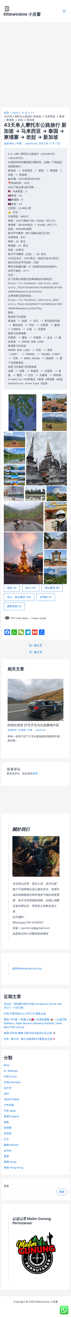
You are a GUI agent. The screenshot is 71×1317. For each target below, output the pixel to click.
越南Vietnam (11, 1144)
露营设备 (14, 606)
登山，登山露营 (19, 597)
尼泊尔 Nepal (11, 1099)
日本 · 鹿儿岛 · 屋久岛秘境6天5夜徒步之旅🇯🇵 (29, 1038)
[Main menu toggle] (64, 11)
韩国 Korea (10, 1161)
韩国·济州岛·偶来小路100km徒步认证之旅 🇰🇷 (30, 1033)
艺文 (6, 1139)
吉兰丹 (8, 1088)
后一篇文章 (35, 652)
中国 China (10, 1076)
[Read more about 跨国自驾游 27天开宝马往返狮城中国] (35, 699)
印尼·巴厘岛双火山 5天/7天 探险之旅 (25, 1013)
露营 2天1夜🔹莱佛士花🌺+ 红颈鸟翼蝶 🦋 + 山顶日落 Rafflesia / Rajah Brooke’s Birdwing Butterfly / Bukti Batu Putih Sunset (35, 1023)
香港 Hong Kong (13, 1167)
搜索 (6, 1186)
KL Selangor (11, 1070)
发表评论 (9, 143)
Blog (6, 1065)
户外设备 (9, 1105)
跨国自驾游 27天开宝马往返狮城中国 (33, 725)
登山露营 (52, 587)
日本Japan (10, 1110)
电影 (11, 587)
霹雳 (6, 1156)
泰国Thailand (11, 1116)
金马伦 (8, 1150)
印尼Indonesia (12, 1082)
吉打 (6, 1093)
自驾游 (46, 597)
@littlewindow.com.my (27, 968)
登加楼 (8, 1127)
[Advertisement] (35, 60)
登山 (30, 587)
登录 (35, 773)
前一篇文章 (35, 645)
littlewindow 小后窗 (22, 14)
